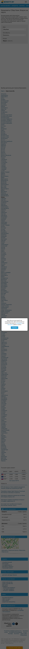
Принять (14, 327)
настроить (10, 324)
